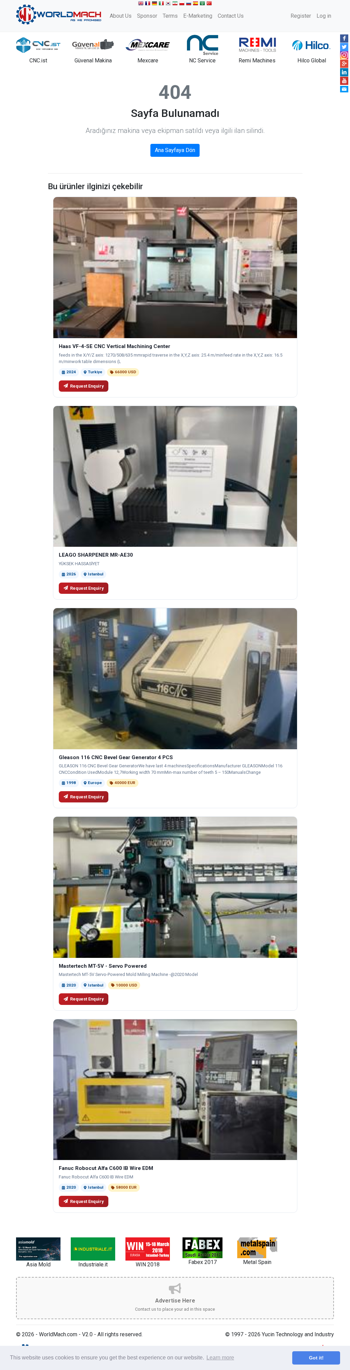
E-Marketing (197, 16)
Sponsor (147, 16)
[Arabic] (203, 4)
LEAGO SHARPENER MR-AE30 (96, 555)
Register (301, 16)
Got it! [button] (316, 1357)
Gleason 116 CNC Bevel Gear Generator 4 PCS (116, 757)
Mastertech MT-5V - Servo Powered (103, 966)
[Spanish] (196, 4)
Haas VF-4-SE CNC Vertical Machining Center (114, 346)
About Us (121, 16)
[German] (155, 4)
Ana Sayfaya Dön (175, 150)
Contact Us (231, 16)
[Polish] (182, 4)
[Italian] (162, 4)
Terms (170, 16)
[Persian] (175, 4)
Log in (324, 16)
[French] (148, 4)
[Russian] (189, 4)
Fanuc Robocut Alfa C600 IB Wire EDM (106, 1168)
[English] (141, 4)
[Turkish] (209, 4)
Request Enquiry (87, 386)
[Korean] (168, 4)
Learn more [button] (220, 1357)
